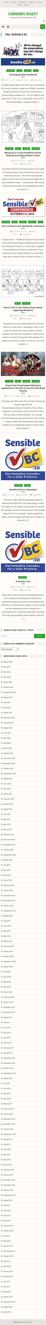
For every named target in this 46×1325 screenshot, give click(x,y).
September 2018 (10, 961)
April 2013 (7, 1241)
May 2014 (7, 1215)
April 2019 (7, 936)
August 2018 (8, 966)
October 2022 (8, 768)
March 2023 (8, 748)
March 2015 (8, 1164)
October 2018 (8, 956)
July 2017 (7, 1022)
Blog (19, 70)
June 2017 (7, 1027)
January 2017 (8, 1053)
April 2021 (7, 824)
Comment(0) (37, 80)
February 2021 (9, 834)
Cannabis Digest (23, 14)
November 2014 (9, 1185)
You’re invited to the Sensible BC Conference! (23, 226)
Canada (31, 2)
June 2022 (7, 783)
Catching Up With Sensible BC (23, 74)
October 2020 (8, 849)
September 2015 (10, 1134)
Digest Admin (23, 494)
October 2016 (8, 1068)
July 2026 (7, 667)
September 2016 (10, 1073)
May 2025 (7, 707)
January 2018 (8, 1002)
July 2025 (7, 702)
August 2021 (8, 809)
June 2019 (7, 926)
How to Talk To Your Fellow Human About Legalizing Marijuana (23, 309)
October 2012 (8, 1256)
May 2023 (7, 738)
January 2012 (8, 1271)
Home (7, 2)
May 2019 (7, 931)
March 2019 (8, 941)
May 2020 (7, 870)
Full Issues (22, 2)
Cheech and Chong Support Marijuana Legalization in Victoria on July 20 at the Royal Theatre (23, 388)
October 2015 (8, 1129)
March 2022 (8, 794)
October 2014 (8, 1190)
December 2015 (9, 1119)
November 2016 (9, 1063)
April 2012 (7, 1266)
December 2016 (9, 1058)
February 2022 (9, 799)
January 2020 (8, 890)
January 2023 (8, 753)
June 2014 (7, 1210)
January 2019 (8, 951)
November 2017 (9, 1012)
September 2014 (10, 1195)
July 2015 (7, 1144)
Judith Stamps (24, 80)
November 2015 (9, 1124)
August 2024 (8, 712)
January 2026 (8, 687)
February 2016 (9, 1109)
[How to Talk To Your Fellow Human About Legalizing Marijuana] (23, 281)
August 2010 (8, 1307)
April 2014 (7, 1220)
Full (35, 70)
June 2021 (7, 814)
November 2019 (9, 900)
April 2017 (7, 1037)
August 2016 (8, 1078)
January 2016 (8, 1114)
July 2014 (7, 1205)
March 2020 (8, 880)
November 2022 (9, 763)
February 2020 (9, 885)
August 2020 (8, 860)
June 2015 (7, 1149)
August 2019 (8, 915)
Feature (14, 2)
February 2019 (9, 946)
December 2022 (9, 758)
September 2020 (10, 855)
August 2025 (8, 697)
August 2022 (8, 778)
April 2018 (7, 987)
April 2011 (7, 1291)
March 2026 (8, 682)
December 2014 (9, 1180)
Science (38, 2)
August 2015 (8, 1139)
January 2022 (8, 804)
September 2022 (10, 773)
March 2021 (8, 829)
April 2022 (7, 788)
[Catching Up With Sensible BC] (23, 52)
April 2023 (7, 743)
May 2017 (7, 1032)
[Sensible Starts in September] (23, 458)
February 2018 (9, 997)
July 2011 (7, 1281)
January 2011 (8, 1296)
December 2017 (9, 1007)
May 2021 (7, 819)
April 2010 (7, 1312)
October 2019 (8, 905)
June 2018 (7, 976)
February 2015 (9, 1169)
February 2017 (9, 1048)
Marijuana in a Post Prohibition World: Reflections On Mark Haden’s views (23, 154)
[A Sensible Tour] (23, 550)
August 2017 (8, 1017)
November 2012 (9, 1251)
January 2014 (8, 1225)
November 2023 (9, 717)
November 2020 (9, 844)
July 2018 (7, 971)
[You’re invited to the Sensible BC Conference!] (23, 207)
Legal (19, 5)
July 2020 (7, 865)
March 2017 (8, 1042)
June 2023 (7, 733)
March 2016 (8, 1103)
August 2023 (8, 728)
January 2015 (8, 1175)
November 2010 (9, 1302)
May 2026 (7, 672)
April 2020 (7, 875)
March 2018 (8, 992)
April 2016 (7, 1098)
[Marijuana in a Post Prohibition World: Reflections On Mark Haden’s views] (23, 126)
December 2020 (9, 839)
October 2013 (8, 1230)
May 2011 (7, 1286)
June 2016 (7, 1088)
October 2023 (8, 722)
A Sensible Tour (23, 581)
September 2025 (10, 692)
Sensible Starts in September (23, 489)
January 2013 (8, 1246)
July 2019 (7, 921)
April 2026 (7, 677)
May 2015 (7, 1154)
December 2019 (9, 895)
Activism (11, 70)
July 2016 (7, 1083)
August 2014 (8, 1200)
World (26, 5)
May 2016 (7, 1093)
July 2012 (7, 1261)
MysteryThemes (27, 1322)
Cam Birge (22, 396)
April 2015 (7, 1159)
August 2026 (8, 661)
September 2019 (10, 910)
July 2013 (7, 1236)
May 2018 (7, 982)
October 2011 (8, 1276)
